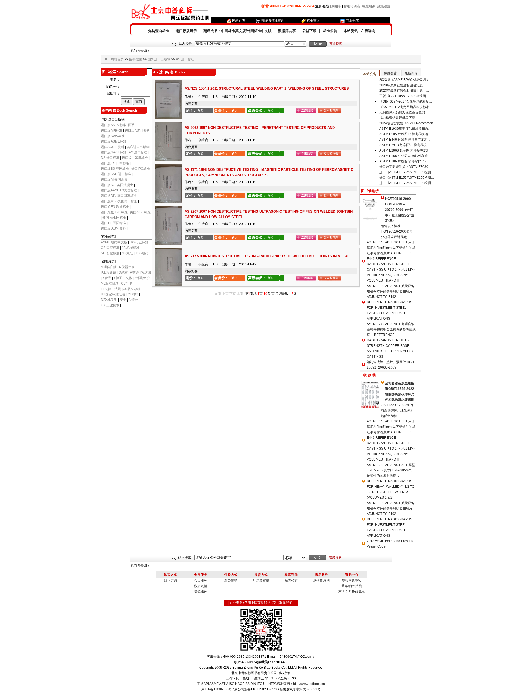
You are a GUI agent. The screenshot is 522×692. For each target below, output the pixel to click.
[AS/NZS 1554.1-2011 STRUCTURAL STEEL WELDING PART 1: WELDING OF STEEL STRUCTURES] (168, 118)
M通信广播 (109, 267)
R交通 (134, 272)
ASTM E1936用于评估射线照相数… (405, 129)
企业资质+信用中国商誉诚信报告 (253, 603)
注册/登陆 (322, 6)
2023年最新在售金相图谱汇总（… (404, 85)
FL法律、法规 (111, 289)
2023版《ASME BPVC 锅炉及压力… (406, 80)
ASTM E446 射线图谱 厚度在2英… (404, 139)
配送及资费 (261, 580)
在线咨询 (368, 31)
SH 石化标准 (110, 253)
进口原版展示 (186, 31)
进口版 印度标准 (135, 158)
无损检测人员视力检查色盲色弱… (403, 112)
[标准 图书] (295, 44)
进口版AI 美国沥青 (114, 179)
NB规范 (127, 253)
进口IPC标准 (140, 169)
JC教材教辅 (132, 289)
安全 (123, 300)
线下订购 (170, 580)
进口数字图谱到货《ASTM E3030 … (405, 167)
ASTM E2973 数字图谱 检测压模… (404, 145)
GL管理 (126, 283)
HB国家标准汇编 (113, 294)
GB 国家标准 (110, 248)
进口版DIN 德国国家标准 (119, 196)
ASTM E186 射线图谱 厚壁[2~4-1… (405, 161)
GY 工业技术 (110, 305)
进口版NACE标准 (114, 152)
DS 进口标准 (110, 158)
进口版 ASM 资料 (113, 228)
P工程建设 (108, 272)
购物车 (336, 6)
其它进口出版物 (138, 147)
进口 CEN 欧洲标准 (115, 207)
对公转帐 (230, 580)
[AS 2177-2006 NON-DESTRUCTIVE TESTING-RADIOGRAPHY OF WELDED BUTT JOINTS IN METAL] (168, 285)
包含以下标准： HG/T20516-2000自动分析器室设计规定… (397, 231)
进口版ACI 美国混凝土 (117, 185)
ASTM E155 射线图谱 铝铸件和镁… (405, 156)
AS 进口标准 (185, 59)
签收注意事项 (351, 580)
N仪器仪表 (127, 267)
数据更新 (200, 586)
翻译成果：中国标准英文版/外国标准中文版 (237, 31)
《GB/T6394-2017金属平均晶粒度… (405, 101)
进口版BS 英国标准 (115, 169)
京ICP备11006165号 (216, 689)
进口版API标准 (111, 130)
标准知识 (368, 6)
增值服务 (200, 591)
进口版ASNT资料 (137, 130)
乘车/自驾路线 (351, 586)
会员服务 (200, 580)
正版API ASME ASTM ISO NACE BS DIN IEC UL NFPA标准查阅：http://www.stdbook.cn (261, 684)
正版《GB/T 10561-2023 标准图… (404, 96)
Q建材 (123, 272)
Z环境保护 (142, 278)
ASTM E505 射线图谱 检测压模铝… (405, 134)
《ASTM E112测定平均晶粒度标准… (406, 107)
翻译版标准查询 (272, 21)
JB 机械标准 (130, 248)
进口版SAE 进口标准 (116, 174)
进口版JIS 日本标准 (115, 163)
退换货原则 (321, 580)
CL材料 (133, 294)
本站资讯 (351, 31)
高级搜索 (335, 44)
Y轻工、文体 (123, 278)
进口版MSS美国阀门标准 (119, 201)
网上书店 (352, 21)
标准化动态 (352, 6)
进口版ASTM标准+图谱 (118, 125)
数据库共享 (287, 31)
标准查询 (313, 21)
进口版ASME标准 (113, 141)
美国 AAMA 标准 (114, 218)
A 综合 (133, 300)
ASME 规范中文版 (114, 242)
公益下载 (309, 31)
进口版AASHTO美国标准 (119, 190)
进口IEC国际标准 (113, 223)
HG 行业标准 (139, 242)
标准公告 (330, 31)
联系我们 (286, 603)
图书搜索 (135, 59)
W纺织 (146, 272)
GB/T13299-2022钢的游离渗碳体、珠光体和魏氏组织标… (397, 410)
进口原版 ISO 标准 (114, 212)
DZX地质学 (109, 300)
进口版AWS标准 (113, 136)
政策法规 (383, 6)
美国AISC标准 (140, 212)
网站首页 (238, 21)
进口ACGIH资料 (112, 147)
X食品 (106, 278)
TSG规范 (141, 253)
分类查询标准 (158, 31)
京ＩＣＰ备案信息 (351, 591)
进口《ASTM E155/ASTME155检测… (406, 172)
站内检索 (291, 580)
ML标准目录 (110, 283)
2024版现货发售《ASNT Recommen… (407, 123)
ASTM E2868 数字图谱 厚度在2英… (405, 150)
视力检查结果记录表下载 (397, 118)
